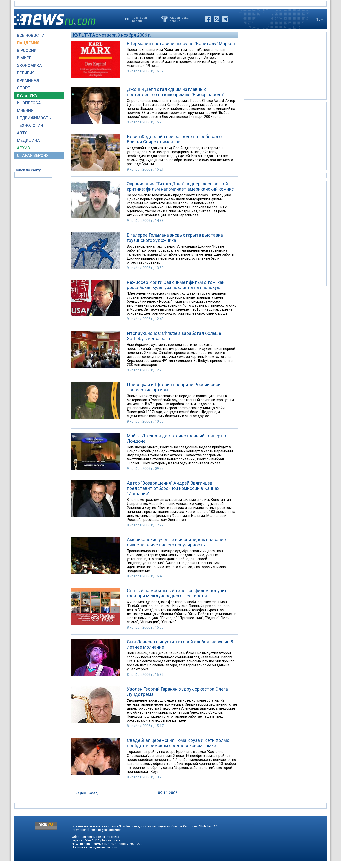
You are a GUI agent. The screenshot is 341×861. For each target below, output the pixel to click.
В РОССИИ (27, 50)
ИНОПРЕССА (29, 103)
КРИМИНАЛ (28, 80)
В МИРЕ (24, 58)
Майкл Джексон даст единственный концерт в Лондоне (176, 438)
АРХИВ (23, 148)
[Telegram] (225, 19)
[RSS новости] (216, 19)
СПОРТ (23, 88)
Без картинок (111, 840)
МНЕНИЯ (25, 110)
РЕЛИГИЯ (26, 73)
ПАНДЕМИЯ (28, 43)
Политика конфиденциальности (94, 847)
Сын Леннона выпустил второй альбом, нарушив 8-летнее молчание (181, 644)
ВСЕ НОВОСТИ (30, 35)
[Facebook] (208, 19)
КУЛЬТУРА (27, 95)
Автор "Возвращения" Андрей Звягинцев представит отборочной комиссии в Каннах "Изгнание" (173, 488)
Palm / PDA (91, 840)
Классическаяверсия (180, 19)
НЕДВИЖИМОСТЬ (34, 118)
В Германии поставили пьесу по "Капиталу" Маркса (181, 43)
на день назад (87, 793)
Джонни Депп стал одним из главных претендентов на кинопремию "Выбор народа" (175, 92)
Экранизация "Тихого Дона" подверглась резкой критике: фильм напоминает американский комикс (180, 186)
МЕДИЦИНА (28, 140)
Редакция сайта (107, 837)
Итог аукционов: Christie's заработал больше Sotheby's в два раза (174, 336)
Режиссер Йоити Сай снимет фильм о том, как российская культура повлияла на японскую (175, 285)
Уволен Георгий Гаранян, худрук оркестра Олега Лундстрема (177, 691)
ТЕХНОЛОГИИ (30, 125)
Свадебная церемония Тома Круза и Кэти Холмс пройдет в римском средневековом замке (178, 743)
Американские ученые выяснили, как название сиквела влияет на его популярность (176, 542)
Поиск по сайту (27, 170)
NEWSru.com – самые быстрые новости (100, 844)
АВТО (22, 133)
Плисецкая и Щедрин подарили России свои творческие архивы (174, 387)
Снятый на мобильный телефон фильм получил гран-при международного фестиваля (177, 593)
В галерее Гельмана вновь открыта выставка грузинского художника (175, 237)
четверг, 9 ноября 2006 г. (125, 35)
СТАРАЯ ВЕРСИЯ (33, 155)
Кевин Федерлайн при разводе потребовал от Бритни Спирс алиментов (175, 139)
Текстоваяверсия (139, 19)
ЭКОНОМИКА (29, 65)
